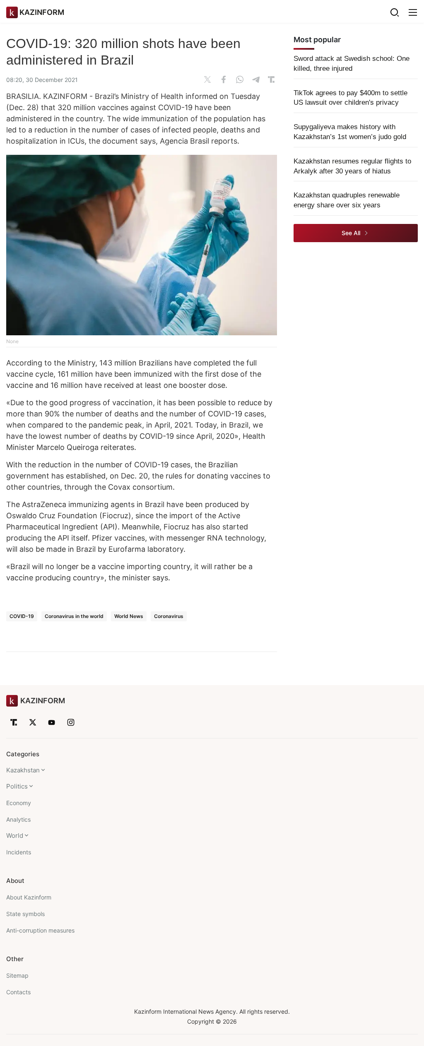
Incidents (18, 852)
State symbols (25, 913)
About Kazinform (28, 897)
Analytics (18, 819)
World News (128, 616)
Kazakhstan (23, 770)
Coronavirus (168, 616)
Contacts (18, 992)
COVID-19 (22, 616)
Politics (17, 786)
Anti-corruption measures (40, 930)
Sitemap (17, 975)
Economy (18, 802)
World (14, 835)
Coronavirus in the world (74, 616)
